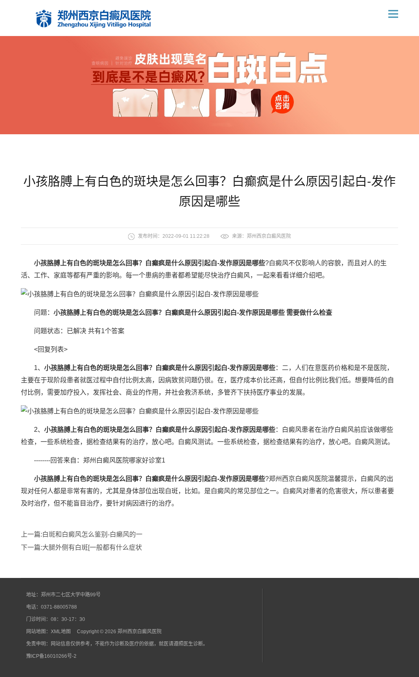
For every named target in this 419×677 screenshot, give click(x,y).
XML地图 (61, 631)
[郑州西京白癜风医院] (100, 18)
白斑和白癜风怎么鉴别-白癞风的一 (92, 534)
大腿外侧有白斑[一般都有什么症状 (92, 547)
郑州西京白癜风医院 (269, 236)
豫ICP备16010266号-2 (51, 656)
